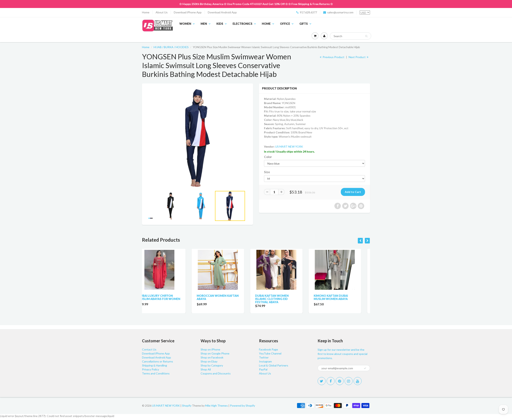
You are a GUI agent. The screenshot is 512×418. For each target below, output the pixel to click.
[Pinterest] (340, 381)
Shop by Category (212, 365)
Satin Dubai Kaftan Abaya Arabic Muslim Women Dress (343, 299)
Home (145, 12)
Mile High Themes (216, 405)
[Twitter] (322, 381)
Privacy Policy (150, 369)
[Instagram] (349, 381)
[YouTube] (358, 381)
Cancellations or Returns (157, 361)
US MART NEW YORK (289, 146)
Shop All (206, 369)
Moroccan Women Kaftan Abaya (168, 297)
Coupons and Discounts (216, 373)
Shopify (186, 405)
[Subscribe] (365, 368)
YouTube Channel (270, 353)
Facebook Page (268, 349)
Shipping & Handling (154, 365)
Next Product (357, 57)
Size (267, 172)
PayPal (263, 369)
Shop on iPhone (210, 349)
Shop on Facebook (212, 357)
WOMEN (185, 23)
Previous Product (333, 57)
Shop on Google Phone (215, 353)
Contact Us (149, 349)
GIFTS (303, 23)
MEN (204, 23)
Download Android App (222, 12)
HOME (266, 23)
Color (268, 157)
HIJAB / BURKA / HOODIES (171, 47)
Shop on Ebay (209, 361)
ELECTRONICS (242, 23)
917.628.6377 (308, 12)
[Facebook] (331, 381)
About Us (162, 12)
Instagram (265, 361)
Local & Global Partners (273, 365)
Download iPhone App (188, 12)
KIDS (219, 23)
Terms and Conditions (156, 373)
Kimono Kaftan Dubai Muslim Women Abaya (281, 297)
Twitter (264, 357)
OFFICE (285, 23)
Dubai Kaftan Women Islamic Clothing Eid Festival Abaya (222, 299)
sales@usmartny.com (340, 12)
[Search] (366, 36)
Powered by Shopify (242, 405)
